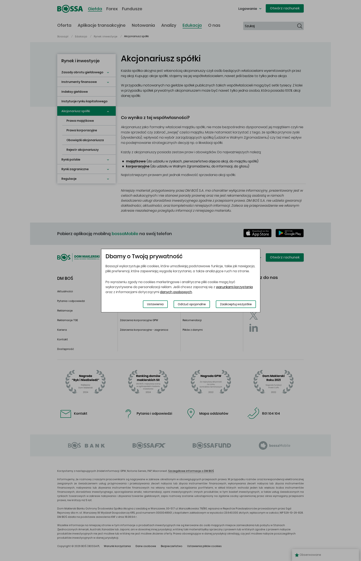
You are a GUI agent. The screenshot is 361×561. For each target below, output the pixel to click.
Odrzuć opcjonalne (192, 304)
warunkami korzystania (234, 287)
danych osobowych (176, 292)
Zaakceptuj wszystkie (236, 304)
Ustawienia (155, 304)
